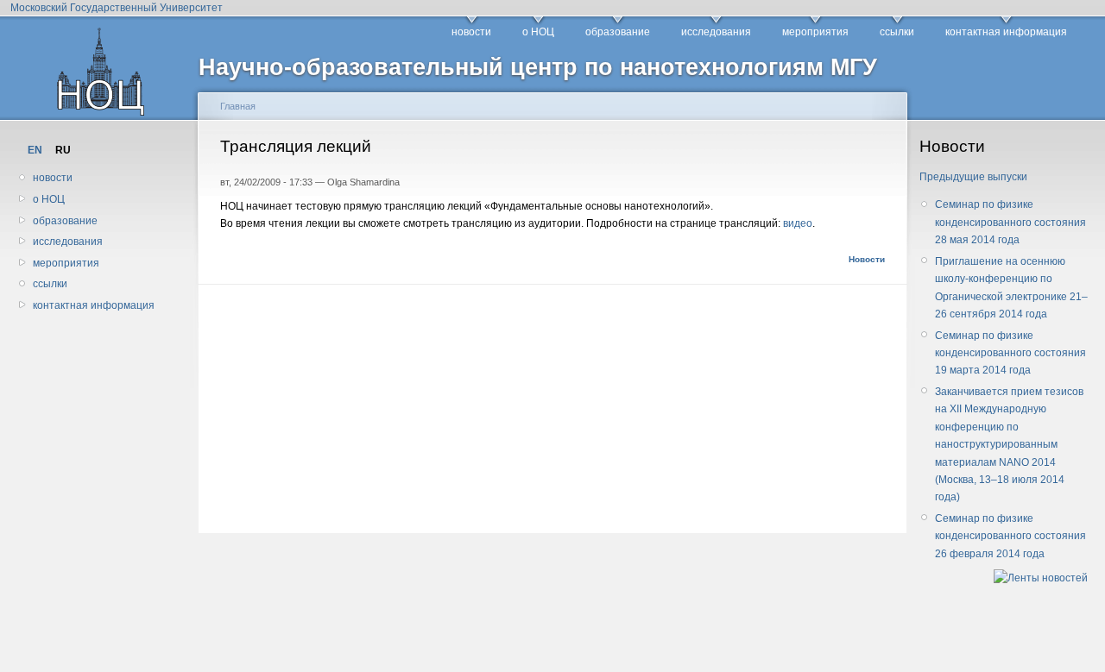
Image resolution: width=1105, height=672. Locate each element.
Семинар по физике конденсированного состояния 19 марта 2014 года (1010, 353)
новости (471, 32)
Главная (238, 106)
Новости (867, 259)
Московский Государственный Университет (116, 8)
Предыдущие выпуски (973, 177)
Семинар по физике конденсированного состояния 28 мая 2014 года (1010, 222)
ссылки (897, 32)
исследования (716, 32)
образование (617, 32)
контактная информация (1006, 32)
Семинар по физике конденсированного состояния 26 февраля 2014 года (1010, 536)
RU (63, 150)
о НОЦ (538, 32)
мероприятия (815, 32)
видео (797, 223)
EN (35, 150)
